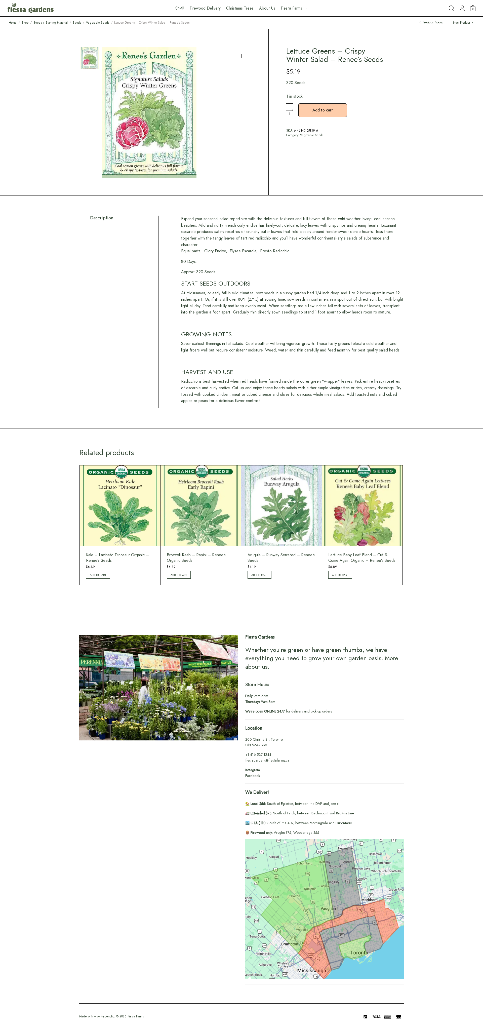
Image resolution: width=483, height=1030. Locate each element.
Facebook (252, 775)
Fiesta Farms (136, 1016)
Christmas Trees (240, 8)
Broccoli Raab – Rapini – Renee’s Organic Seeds (196, 557)
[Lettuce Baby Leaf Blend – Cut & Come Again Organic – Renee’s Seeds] (362, 505)
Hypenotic (107, 1016)
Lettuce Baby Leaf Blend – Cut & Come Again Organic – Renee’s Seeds (361, 557)
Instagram (252, 769)
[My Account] (462, 8)
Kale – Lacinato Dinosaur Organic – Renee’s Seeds (117, 557)
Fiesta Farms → (294, 8)
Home (13, 22)
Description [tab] (101, 218)
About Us (267, 8)
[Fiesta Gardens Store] (31, 8)
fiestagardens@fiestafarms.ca (267, 760)
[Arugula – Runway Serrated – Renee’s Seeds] (281, 505)
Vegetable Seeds (97, 22)
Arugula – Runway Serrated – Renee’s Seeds (281, 557)
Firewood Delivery (205, 8)
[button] (241, 56)
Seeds (77, 22)
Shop (25, 22)
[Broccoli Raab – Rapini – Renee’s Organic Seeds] (200, 505)
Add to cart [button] (98, 575)
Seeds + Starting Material (50, 22)
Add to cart (322, 110)
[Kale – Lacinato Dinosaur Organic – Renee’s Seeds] (120, 505)
